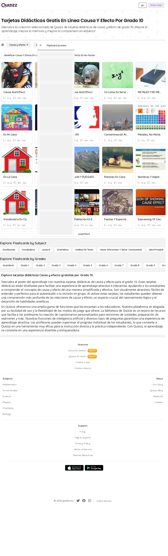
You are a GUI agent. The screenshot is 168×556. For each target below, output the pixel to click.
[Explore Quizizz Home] (9, 5)
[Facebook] (83, 500)
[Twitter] (78, 500)
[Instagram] (89, 500)
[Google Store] (94, 468)
